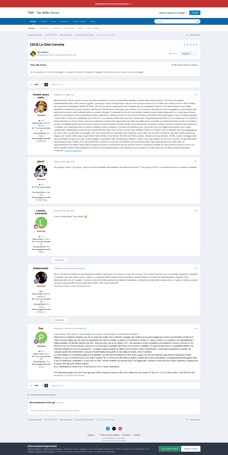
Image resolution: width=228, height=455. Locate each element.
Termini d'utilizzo (34, 449)
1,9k (42, 236)
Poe (41, 328)
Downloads (68, 28)
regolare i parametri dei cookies (41, 452)
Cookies (137, 435)
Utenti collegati (93, 28)
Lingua (91, 435)
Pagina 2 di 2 (57, 84)
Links (53, 21)
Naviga (33, 21)
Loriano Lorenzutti (41, 212)
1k (42, 291)
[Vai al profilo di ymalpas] (33, 53)
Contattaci (126, 435)
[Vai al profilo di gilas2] (41, 171)
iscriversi (108, 72)
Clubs (92, 21)
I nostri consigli (79, 21)
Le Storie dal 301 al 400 (66, 55)
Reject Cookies (191, 449)
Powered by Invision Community (114, 441)
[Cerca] (197, 21)
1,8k (42, 120)
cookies (82, 449)
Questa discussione (183, 21)
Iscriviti (195, 13)
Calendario (43, 28)
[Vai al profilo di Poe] (41, 338)
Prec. (36, 84)
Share (174, 54)
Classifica (64, 21)
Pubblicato (64, 95)
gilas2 (40, 161)
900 (42, 351)
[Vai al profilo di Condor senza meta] (41, 107)
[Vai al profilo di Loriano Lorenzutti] (41, 223)
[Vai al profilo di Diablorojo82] (41, 278)
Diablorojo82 (40, 268)
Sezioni (31, 28)
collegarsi (98, 72)
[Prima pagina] (31, 84)
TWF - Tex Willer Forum (43, 12)
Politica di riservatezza (110, 435)
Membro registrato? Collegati (172, 13)
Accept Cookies (170, 449)
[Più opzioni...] (195, 94)
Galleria (56, 28)
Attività (43, 21)
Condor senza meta (41, 96)
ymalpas (45, 52)
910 (42, 184)
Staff (80, 28)
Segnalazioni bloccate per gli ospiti (112, 4)
